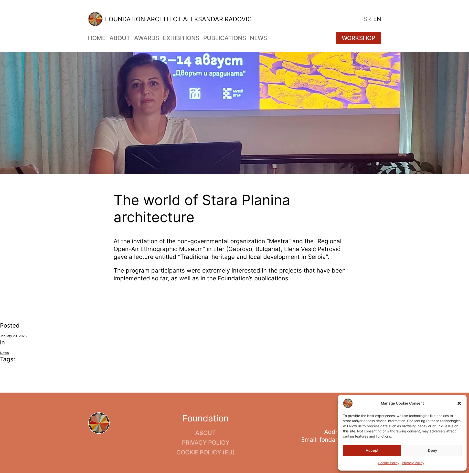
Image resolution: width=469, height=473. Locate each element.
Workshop (358, 38)
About (119, 38)
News (258, 38)
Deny (432, 450)
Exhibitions (181, 38)
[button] (459, 403)
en (377, 18)
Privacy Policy (413, 463)
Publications (224, 38)
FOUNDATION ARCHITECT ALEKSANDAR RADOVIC (178, 19)
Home (97, 38)
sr (367, 18)
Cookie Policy (388, 463)
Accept (372, 450)
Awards (146, 38)
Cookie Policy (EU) (205, 452)
